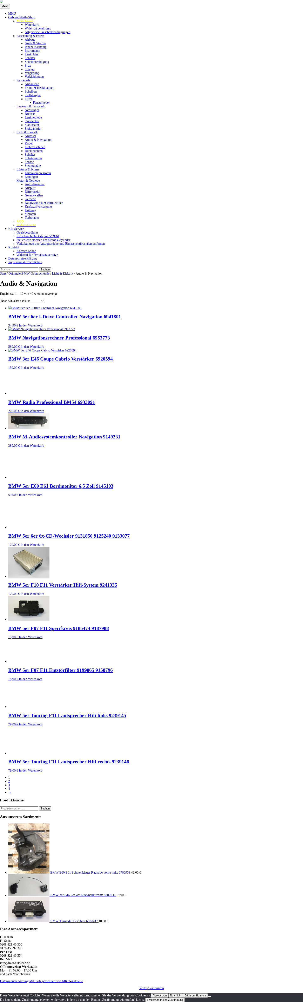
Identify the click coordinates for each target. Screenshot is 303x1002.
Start (3, 273)
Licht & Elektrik (27, 132)
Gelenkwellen (34, 195)
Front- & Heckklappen (39, 87)
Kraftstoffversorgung (38, 206)
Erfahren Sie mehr (195, 995)
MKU (12, 13)
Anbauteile (32, 84)
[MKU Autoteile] (151, 2)
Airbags (30, 39)
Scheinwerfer (33, 158)
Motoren (30, 214)
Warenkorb (32, 24)
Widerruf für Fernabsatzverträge (37, 254)
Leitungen (31, 177)
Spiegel (29, 69)
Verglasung (32, 73)
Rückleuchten (34, 151)
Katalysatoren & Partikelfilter (44, 202)
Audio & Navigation (38, 139)
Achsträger (32, 110)
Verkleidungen (34, 76)
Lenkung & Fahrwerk (30, 106)
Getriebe (30, 199)
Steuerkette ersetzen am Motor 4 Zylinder (43, 240)
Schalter (30, 58)
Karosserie (23, 80)
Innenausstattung (36, 47)
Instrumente (32, 50)
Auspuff (30, 188)
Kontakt (13, 247)
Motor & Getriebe (28, 180)
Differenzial (32, 191)
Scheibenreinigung (37, 61)
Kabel (29, 143)
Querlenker (32, 121)
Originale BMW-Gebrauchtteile (28, 273)
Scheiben (31, 91)
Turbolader (32, 217)
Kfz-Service (16, 228)
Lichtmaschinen (35, 147)
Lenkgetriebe (33, 117)
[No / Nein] (209, 996)
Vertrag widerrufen (151, 988)
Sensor (29, 162)
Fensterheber (41, 102)
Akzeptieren (160, 995)
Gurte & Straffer (35, 43)
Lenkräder (31, 54)
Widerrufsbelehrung (37, 28)
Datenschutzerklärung (22, 258)
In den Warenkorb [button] (30, 325)
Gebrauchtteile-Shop (21, 17)
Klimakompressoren (38, 173)
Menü (5, 6)
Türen (29, 99)
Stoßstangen (33, 95)
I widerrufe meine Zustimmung (165, 999)
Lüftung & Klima (27, 169)
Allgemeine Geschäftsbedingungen (47, 32)
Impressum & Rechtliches (25, 262)
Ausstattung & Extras (30, 36)
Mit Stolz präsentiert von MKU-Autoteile (56, 981)
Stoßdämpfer (33, 128)
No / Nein (175, 995)
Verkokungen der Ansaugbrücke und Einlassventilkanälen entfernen (60, 243)
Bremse (30, 113)
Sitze (28, 65)
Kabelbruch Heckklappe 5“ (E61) (38, 236)
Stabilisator (32, 125)
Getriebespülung (27, 232)
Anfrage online (26, 251)
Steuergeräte (33, 165)
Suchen (45, 808)
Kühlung (30, 210)
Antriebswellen (35, 184)
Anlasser (30, 136)
